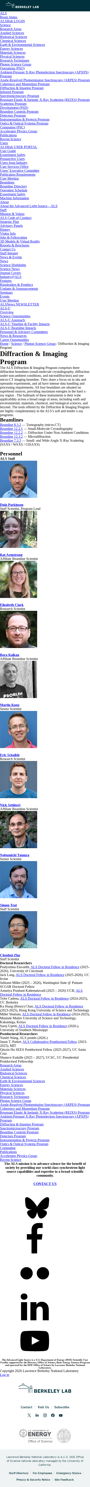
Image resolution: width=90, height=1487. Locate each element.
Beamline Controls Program (19, 1132)
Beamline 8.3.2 (10, 425)
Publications (8, 1152)
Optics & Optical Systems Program (24, 1144)
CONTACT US (45, 1184)
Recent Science (10, 1160)
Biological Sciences (13, 1073)
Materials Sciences (13, 1089)
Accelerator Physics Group (18, 1156)
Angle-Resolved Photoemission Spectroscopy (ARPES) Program (45, 1105)
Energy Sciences (11, 1085)
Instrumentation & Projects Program (24, 1140)
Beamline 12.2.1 (11, 429)
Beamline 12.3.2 (11, 436)
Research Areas (10, 1065)
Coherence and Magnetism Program (25, 1108)
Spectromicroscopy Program (19, 1128)
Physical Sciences (12, 1093)
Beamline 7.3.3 (10, 440)
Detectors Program (13, 1136)
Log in (4, 1375)
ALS (3, 13)
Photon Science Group (15, 1101)
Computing (8, 1148)
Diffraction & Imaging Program (21, 1124)
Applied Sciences (12, 1069)
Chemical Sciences (13, 1077)
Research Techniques (14, 1097)
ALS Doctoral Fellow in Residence (44, 998)
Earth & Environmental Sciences (22, 1081)
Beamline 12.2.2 (11, 432)
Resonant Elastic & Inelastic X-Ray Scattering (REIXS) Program (45, 1112)
